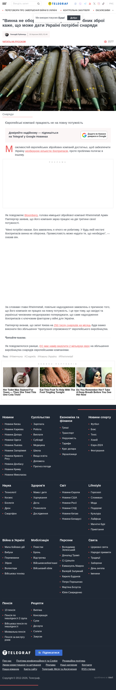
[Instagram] (99, 3)
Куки (61, 17)
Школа (37, 450)
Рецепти (37, 603)
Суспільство (40, 417)
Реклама (50, 665)
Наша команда (10, 669)
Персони (66, 540)
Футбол (95, 424)
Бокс (93, 429)
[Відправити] (38, 3)
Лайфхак (96, 519)
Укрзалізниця (69, 454)
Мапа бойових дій (15, 547)
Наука (6, 485)
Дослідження (40, 513)
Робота (37, 429)
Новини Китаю (70, 513)
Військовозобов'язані (45, 563)
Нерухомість (69, 438)
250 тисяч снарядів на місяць (72, 325)
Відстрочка (39, 557)
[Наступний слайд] (113, 10)
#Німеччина (16, 356)
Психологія (39, 508)
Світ (63, 485)
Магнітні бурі (98, 524)
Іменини (95, 573)
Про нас (6, 661)
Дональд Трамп (70, 555)
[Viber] (80, 3)
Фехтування (97, 450)
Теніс (94, 434)
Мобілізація (40, 540)
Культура (96, 513)
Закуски (37, 636)
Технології (10, 492)
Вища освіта (40, 456)
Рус (111, 3)
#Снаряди (30, 356)
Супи (36, 620)
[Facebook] (75, 3)
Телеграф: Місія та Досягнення (59, 669)
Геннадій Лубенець (18, 34)
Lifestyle (95, 485)
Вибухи (9, 552)
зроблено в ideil (104, 678)
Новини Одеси (13, 440)
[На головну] (58, 3)
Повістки (38, 547)
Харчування (40, 497)
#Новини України (47, 356)
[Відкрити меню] (4, 3)
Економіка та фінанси (69, 419)
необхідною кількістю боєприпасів (46, 151)
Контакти (87, 665)
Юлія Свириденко (72, 592)
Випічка (37, 610)
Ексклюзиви (103, 10)
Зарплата (38, 424)
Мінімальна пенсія (15, 631)
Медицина (39, 445)
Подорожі (96, 508)
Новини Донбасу (14, 464)
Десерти (38, 626)
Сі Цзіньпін (68, 560)
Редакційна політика (73, 661)
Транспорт (68, 433)
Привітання (97, 529)
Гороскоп (96, 492)
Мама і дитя (40, 492)
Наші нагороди (68, 665)
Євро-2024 (97, 445)
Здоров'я (38, 485)
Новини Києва (13, 424)
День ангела (98, 568)
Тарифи (66, 443)
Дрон (7, 508)
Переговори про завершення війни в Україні (31, 10)
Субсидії (38, 440)
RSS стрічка (88, 669)
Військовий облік (42, 568)
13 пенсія (10, 610)
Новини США (69, 497)
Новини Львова (13, 445)
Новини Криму (13, 469)
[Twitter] (94, 4)
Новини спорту (100, 417)
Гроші (65, 427)
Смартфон (11, 513)
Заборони (96, 563)
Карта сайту (30, 669)
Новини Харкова (14, 429)
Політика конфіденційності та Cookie (37, 661)
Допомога (38, 461)
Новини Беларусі (71, 519)
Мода (94, 503)
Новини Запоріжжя (15, 450)
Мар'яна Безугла (71, 587)
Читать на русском (14, 41)
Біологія (9, 503)
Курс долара (69, 448)
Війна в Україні (13, 540)
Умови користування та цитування (21, 665)
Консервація (40, 615)
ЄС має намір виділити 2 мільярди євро (64, 346)
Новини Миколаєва (15, 474)
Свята (93, 540)
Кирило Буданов (71, 576)
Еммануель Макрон (73, 566)
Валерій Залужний (72, 571)
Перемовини (12, 557)
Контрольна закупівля (76, 10)
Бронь (36, 552)
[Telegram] (85, 3)
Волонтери (11, 568)
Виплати (38, 434)
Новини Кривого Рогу (14, 457)
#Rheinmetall (66, 356)
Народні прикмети (101, 552)
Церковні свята (99, 547)
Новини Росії (69, 503)
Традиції (95, 557)
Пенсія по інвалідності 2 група (16, 616)
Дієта (36, 503)
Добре (73, 18)
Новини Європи (71, 492)
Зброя (8, 563)
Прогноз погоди (42, 466)
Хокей (94, 440)
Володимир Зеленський (68, 548)
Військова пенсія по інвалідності (16, 625)
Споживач (96, 497)
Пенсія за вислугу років (15, 638)
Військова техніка (14, 573)
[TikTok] (103, 3)
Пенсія (7, 603)
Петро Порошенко (72, 582)
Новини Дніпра (13, 434)
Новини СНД (69, 508)
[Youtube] (90, 3)
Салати (37, 631)
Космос (9, 497)
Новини (8, 417)
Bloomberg (31, 215)
